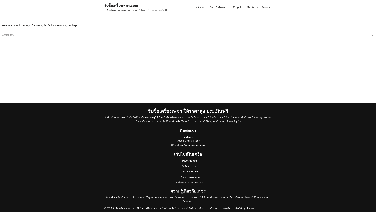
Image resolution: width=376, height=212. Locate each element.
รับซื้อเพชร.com (189, 166)
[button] (228, 7)
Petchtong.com (189, 160)
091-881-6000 (193, 141)
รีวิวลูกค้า (237, 7)
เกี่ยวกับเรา (252, 7)
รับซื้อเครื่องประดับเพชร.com (189, 182)
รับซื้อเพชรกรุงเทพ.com (189, 177)
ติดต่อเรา (266, 7)
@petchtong (199, 145)
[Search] (372, 35)
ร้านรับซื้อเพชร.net (189, 171)
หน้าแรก (200, 7)
